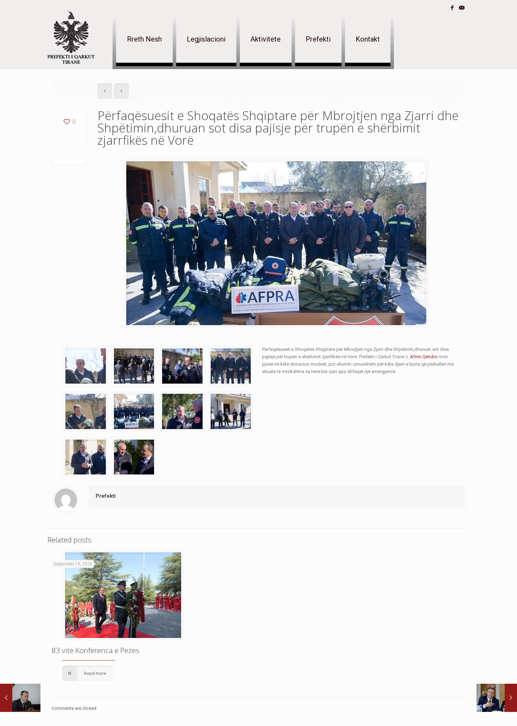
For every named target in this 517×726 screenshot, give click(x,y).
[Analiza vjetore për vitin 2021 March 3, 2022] (497, 698)
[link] (424, 356)
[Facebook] (452, 8)
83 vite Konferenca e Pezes (95, 650)
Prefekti (106, 496)
